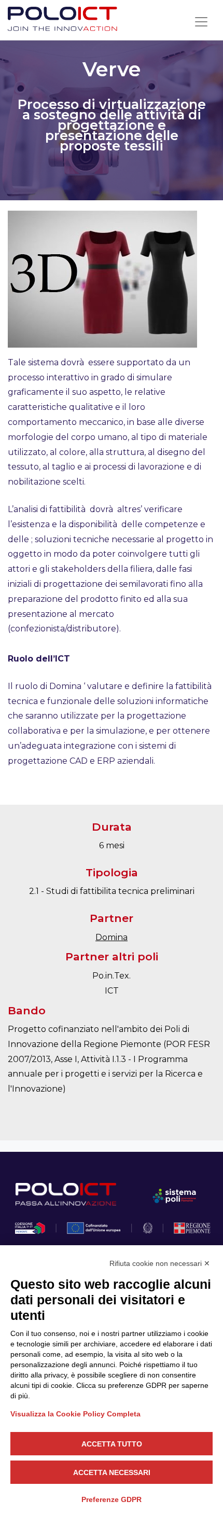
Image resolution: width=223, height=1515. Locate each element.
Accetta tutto (111, 1444)
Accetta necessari (111, 1472)
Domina (111, 937)
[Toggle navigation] (201, 22)
